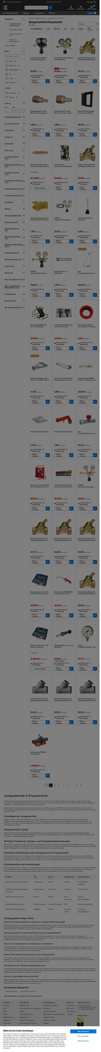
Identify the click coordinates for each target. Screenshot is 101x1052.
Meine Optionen (83, 1041)
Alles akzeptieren (83, 1031)
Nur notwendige (83, 1036)
